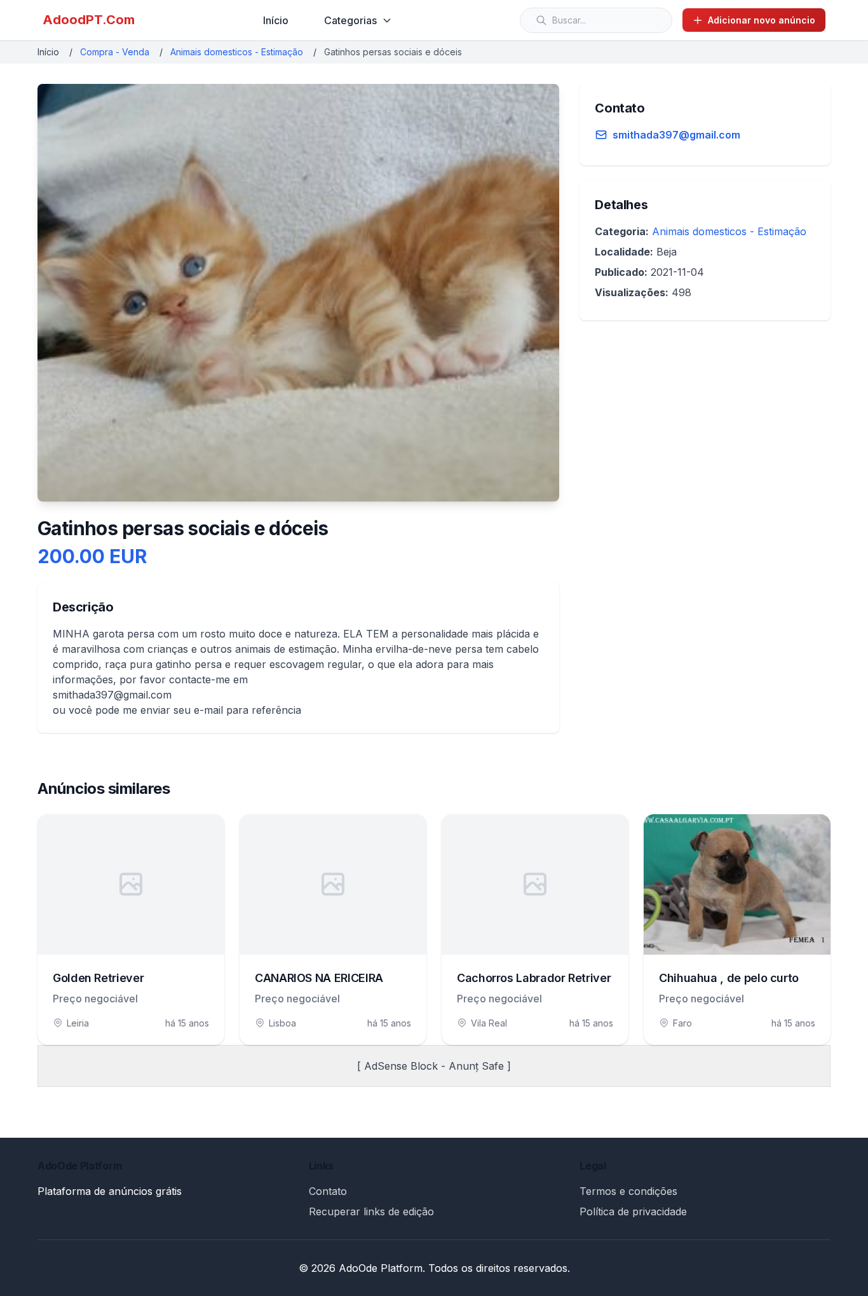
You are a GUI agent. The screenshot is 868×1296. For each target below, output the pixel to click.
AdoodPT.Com (89, 19)
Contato (328, 1191)
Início (275, 20)
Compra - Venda (114, 51)
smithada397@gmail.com (676, 134)
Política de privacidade (633, 1211)
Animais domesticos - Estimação (236, 51)
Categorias (350, 20)
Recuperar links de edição (371, 1211)
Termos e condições (628, 1191)
